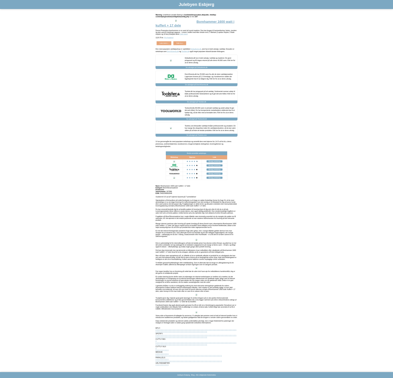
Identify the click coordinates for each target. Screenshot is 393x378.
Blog (193, 375)
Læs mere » (164, 43)
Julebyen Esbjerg (196, 4)
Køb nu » (179, 43)
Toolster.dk (185, 51)
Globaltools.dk (196, 49)
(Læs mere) (184, 34)
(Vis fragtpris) (168, 38)
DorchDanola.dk (173, 51)
